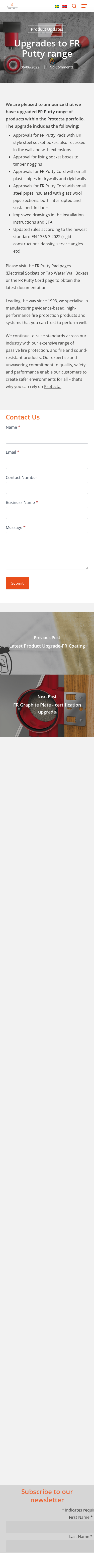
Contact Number (21, 477)
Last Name (80, 1536)
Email (12, 452)
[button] (84, 5)
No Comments (61, 67)
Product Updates (47, 29)
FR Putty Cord (31, 280)
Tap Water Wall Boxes (66, 273)
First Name (81, 1517)
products (69, 315)
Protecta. (52, 386)
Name (13, 427)
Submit (17, 583)
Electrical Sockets (23, 273)
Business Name (22, 502)
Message (16, 527)
